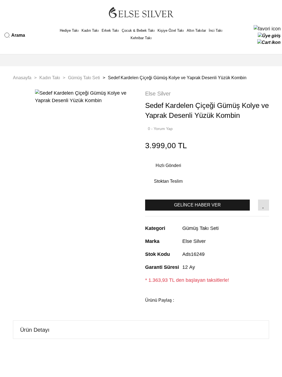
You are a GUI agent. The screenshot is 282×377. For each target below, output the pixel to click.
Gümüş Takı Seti (200, 228)
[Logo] (141, 12)
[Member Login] (269, 36)
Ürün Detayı (35, 330)
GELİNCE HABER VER (197, 205)
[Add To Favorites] (263, 205)
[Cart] (269, 42)
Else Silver (158, 94)
